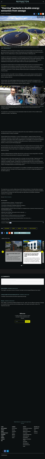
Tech (35, 429)
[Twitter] (36, 14)
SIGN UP (2, 429)
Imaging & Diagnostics (27, 434)
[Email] (43, 14)
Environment (6, 228)
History (13, 432)
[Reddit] (41, 14)
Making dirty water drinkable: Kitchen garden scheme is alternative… (13, 212)
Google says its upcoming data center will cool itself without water (21, 255)
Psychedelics (25, 437)
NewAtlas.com (36, 426)
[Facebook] (34, 14)
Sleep (24, 446)
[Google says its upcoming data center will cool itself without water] (22, 246)
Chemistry (14, 431)
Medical (13, 434)
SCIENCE (13, 426)
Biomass (19, 228)
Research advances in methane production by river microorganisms (13, 215)
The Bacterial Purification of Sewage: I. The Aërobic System (11, 202)
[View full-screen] (43, 17)
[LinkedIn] (39, 14)
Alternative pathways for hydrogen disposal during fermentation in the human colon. (15, 218)
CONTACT (3, 439)
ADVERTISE (3, 434)
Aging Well (25, 441)
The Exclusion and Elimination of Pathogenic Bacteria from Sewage (13, 205)
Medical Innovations (27, 431)
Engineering (36, 428)
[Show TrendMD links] (43, 222)
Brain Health (25, 429)
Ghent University (8, 197)
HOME (2, 426)
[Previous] (3, 252)
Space (13, 437)
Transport (36, 432)
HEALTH (24, 426)
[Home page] (22, 2)
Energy (13, 228)
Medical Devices (26, 436)
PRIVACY (2, 437)
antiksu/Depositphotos (7, 48)
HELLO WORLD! (4, 428)
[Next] (42, 252)
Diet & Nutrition (26, 443)
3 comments (23, 232)
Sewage (25, 228)
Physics (13, 436)
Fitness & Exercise (26, 444)
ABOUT (2, 431)
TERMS (2, 436)
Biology (13, 429)
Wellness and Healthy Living (27, 440)
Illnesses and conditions (27, 428)
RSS (2, 440)
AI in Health (25, 432)
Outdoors (36, 431)
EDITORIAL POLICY (4, 432)
